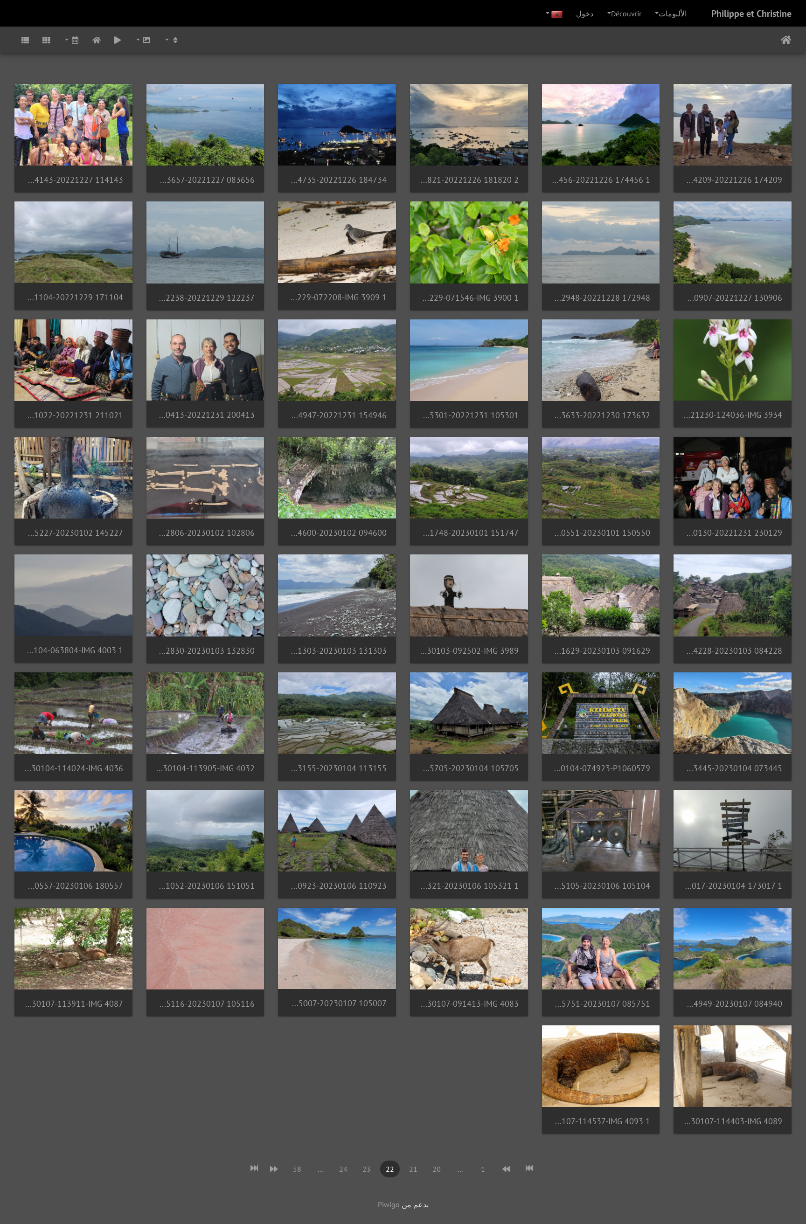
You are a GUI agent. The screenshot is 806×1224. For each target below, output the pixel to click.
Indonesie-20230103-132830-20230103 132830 (205, 651)
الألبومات (673, 13)
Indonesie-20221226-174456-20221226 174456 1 (601, 180)
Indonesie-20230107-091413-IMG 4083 (469, 1004)
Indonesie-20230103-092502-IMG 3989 (469, 651)
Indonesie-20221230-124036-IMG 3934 (732, 415)
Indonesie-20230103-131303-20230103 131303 (337, 651)
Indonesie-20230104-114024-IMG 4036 (73, 768)
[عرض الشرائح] (117, 39)
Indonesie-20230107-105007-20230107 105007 (337, 1003)
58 (297, 1169)
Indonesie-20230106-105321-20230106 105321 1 (469, 886)
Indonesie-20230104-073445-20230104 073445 (732, 768)
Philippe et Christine (751, 13)
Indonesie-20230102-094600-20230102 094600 (337, 533)
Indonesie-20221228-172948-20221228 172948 (601, 298)
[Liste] (25, 39)
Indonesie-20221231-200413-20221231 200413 (205, 415)
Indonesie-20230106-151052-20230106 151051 (205, 886)
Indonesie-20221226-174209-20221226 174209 (732, 180)
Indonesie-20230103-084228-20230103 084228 (732, 651)
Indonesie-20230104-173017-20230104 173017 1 (732, 886)
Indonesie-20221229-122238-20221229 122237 (205, 298)
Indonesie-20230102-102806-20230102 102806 (205, 533)
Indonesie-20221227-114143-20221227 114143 (73, 180)
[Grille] (46, 39)
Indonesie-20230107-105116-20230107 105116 (205, 1004)
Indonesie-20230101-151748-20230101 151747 (469, 533)
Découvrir (626, 13)
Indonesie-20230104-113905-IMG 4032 (205, 768)
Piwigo (389, 1204)
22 (390, 1169)
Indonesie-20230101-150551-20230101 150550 (601, 533)
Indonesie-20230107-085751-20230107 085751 (601, 1004)
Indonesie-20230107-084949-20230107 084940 (732, 1004)
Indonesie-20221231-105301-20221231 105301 (469, 415)
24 (343, 1169)
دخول (584, 13)
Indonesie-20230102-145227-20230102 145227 (73, 533)
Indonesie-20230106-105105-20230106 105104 (601, 886)
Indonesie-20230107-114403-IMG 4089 (732, 1121)
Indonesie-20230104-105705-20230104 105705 (469, 768)
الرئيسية (786, 40)
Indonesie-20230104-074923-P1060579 (601, 768)
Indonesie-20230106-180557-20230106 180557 (73, 886)
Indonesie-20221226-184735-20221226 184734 (337, 180)
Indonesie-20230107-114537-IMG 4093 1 (601, 1121)
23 (366, 1169)
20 (436, 1169)
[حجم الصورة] (142, 39)
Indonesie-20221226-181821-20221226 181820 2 (469, 180)
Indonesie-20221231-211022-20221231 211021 (73, 415)
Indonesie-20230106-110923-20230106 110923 (337, 886)
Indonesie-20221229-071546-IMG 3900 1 (469, 298)
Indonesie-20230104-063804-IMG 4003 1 (73, 650)
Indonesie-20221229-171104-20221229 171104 (73, 297)
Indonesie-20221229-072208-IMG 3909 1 (337, 297)
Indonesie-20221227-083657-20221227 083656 (205, 180)
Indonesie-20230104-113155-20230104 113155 (337, 768)
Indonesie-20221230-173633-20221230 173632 (601, 415)
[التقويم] (71, 39)
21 (413, 1169)
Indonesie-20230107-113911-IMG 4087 (73, 1004)
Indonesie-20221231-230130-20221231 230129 (732, 533)
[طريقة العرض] (171, 39)
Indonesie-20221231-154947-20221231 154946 (337, 415)
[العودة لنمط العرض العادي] (96, 39)
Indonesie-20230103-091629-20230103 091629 (601, 651)
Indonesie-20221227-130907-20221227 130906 (732, 298)
